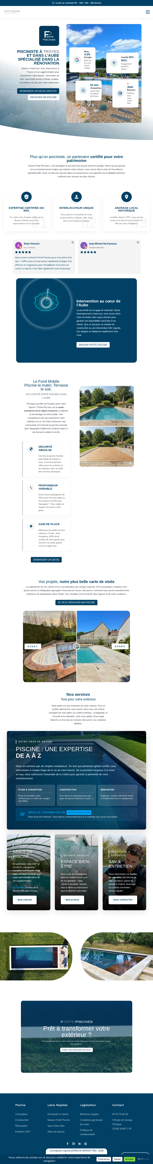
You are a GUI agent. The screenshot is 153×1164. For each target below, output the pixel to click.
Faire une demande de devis (76, 1050)
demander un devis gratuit (38, 91)
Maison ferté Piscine (93, 345)
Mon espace (72, 900)
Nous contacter (122, 900)
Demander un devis (46, 559)
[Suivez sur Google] (85, 1143)
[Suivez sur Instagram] (73, 1143)
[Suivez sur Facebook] (67, 1143)
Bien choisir (25, 900)
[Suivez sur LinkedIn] (79, 1143)
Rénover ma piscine (43, 97)
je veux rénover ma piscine (76, 602)
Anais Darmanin (33, 243)
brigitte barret (98, 243)
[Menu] (148, 12)
